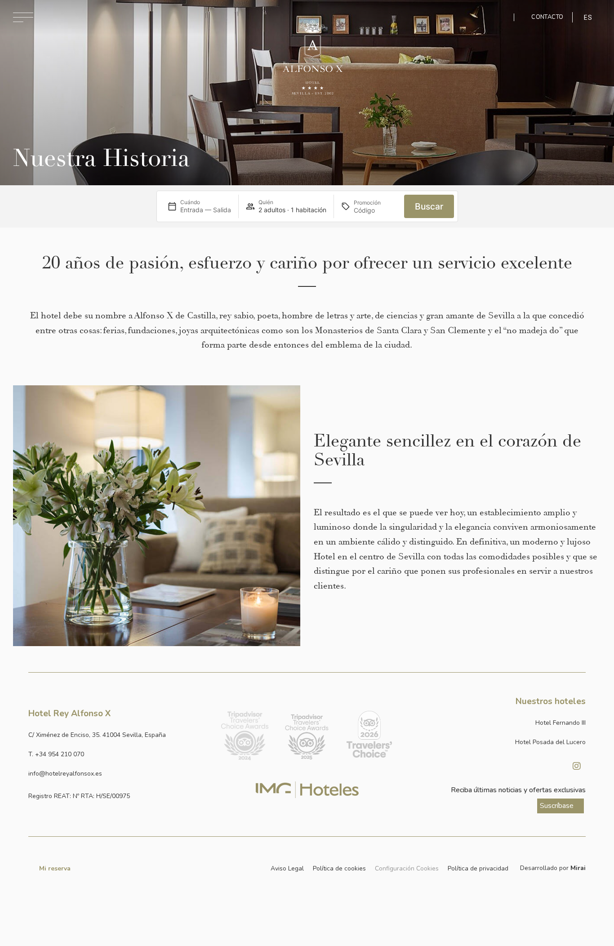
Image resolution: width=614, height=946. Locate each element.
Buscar (429, 206)
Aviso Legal (287, 868)
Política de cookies (339, 868)
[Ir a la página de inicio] (312, 57)
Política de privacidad (478, 868)
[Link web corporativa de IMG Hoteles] (307, 789)
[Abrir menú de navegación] (23, 17)
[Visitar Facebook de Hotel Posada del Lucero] (554, 766)
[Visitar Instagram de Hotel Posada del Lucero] (577, 766)
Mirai (578, 868)
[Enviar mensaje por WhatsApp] (500, 17)
